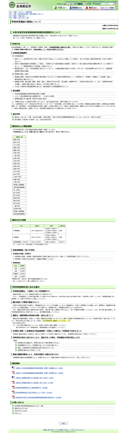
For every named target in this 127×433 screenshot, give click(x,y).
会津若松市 (24, 5)
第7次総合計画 (23, 14)
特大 (72, 4)
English (90, 1)
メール (19, 413)
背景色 (76, 4)
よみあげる (98, 4)
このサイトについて (76, 430)
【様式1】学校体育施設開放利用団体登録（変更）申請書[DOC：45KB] (39, 368)
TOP (10, 12)
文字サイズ (60, 4)
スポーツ (21, 12)
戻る (63, 423)
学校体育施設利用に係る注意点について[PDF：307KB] (33, 392)
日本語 (114, 1)
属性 (14, 16)
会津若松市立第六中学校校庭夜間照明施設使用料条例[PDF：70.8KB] (38, 397)
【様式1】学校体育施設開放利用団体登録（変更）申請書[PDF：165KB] (39, 373)
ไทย (110, 1)
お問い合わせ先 (48, 430)
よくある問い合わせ (62, 430)
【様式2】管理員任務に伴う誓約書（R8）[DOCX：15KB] (34, 378)
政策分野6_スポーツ (36, 14)
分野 (14, 12)
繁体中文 (102, 1)
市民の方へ (22, 16)
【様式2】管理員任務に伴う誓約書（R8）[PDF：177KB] (34, 383)
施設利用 (29, 12)
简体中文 (96, 1)
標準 (65, 4)
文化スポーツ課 (23, 18)
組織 (14, 18)
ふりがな (88, 4)
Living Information (72, 1)
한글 (107, 1)
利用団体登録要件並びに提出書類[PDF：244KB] (31, 387)
